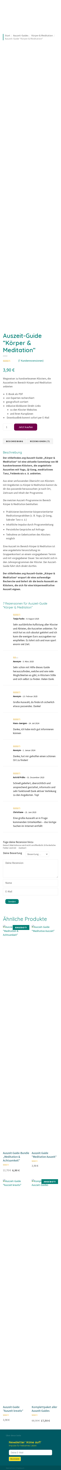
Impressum (20, 1468)
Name (7, 883)
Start (7, 35)
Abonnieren (14, 1459)
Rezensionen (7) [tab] (40, 441)
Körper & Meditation (42, 35)
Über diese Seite (13, 1435)
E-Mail (8, 892)
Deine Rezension (13, 863)
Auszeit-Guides (20, 35)
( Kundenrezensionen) (31, 360)
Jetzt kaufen (26, 427)
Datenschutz (10, 1468)
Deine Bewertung (13, 853)
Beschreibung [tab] (14, 441)
